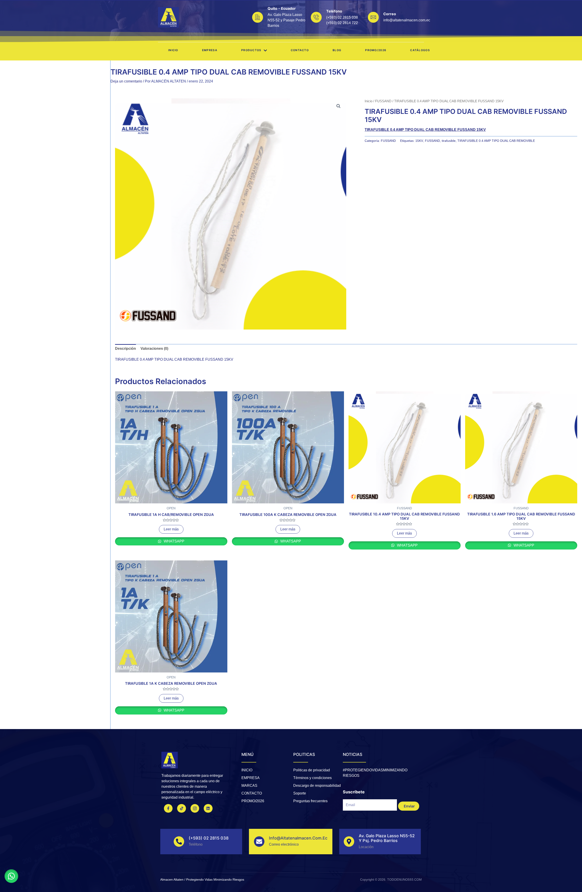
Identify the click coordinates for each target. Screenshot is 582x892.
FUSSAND (383, 101)
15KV (419, 140)
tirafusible (449, 140)
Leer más (171, 529)
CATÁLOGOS (420, 50)
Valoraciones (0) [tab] (154, 348)
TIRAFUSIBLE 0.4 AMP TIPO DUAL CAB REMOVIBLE (496, 140)
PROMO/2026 (375, 50)
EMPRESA (209, 50)
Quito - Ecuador (282, 8)
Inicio (173, 50)
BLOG (337, 50)
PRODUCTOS (251, 50)
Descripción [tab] (125, 348)
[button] (338, 106)
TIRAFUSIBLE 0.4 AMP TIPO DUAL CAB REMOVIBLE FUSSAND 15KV (425, 130)
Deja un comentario (126, 81)
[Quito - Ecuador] (257, 17)
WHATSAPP (173, 541)
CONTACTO (300, 50)
